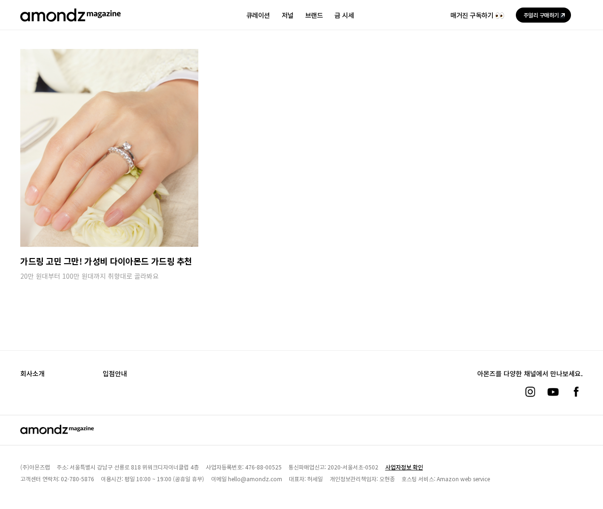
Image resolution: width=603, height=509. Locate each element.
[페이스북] (576, 391)
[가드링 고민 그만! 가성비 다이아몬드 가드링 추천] (109, 148)
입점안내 (115, 373)
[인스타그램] (530, 391)
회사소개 (32, 373)
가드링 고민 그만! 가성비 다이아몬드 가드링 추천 (106, 261)
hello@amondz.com (255, 479)
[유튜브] (553, 391)
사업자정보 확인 (404, 467)
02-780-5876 (77, 479)
